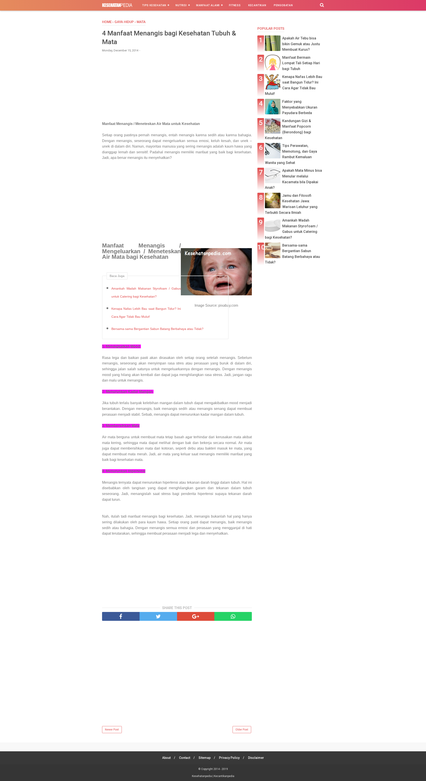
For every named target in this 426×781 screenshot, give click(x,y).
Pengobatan (283, 5)
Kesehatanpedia (202, 776)
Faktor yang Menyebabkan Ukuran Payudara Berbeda (299, 107)
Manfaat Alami (208, 5)
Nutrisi (181, 5)
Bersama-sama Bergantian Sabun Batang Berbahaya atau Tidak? (157, 329)
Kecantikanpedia (224, 776)
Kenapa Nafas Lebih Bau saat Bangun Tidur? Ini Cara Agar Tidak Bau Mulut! (146, 312)
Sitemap (205, 758)
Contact (184, 758)
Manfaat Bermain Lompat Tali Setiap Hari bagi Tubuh (301, 63)
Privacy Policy (229, 758)
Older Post (241, 729)
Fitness (235, 5)
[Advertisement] (177, 89)
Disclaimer (256, 758)
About (166, 758)
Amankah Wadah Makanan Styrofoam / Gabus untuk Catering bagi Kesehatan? (146, 292)
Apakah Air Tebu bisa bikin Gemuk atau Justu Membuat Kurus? (301, 44)
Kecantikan (257, 5)
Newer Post (112, 729)
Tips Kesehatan (154, 5)
